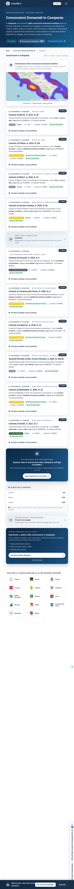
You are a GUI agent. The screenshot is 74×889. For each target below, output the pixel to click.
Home (8, 50)
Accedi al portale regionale (20, 555)
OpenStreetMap (55, 100)
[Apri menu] (66, 4)
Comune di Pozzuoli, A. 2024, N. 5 (24, 258)
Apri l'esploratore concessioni (36, 476)
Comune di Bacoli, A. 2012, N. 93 (24, 115)
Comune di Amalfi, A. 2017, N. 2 (23, 423)
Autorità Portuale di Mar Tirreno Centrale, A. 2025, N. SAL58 (36, 359)
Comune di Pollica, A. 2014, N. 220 (24, 143)
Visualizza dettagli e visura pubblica (24, 131)
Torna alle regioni (37, 560)
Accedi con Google (46, 884)
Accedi (58, 3)
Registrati (62, 884)
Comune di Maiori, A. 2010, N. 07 (24, 177)
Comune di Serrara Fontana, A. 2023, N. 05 (28, 205)
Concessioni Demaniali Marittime (24, 50)
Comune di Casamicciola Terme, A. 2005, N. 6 (29, 291)
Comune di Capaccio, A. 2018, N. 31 (25, 325)
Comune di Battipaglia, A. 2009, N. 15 (26, 390)
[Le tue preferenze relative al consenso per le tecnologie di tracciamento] (72, 667)
